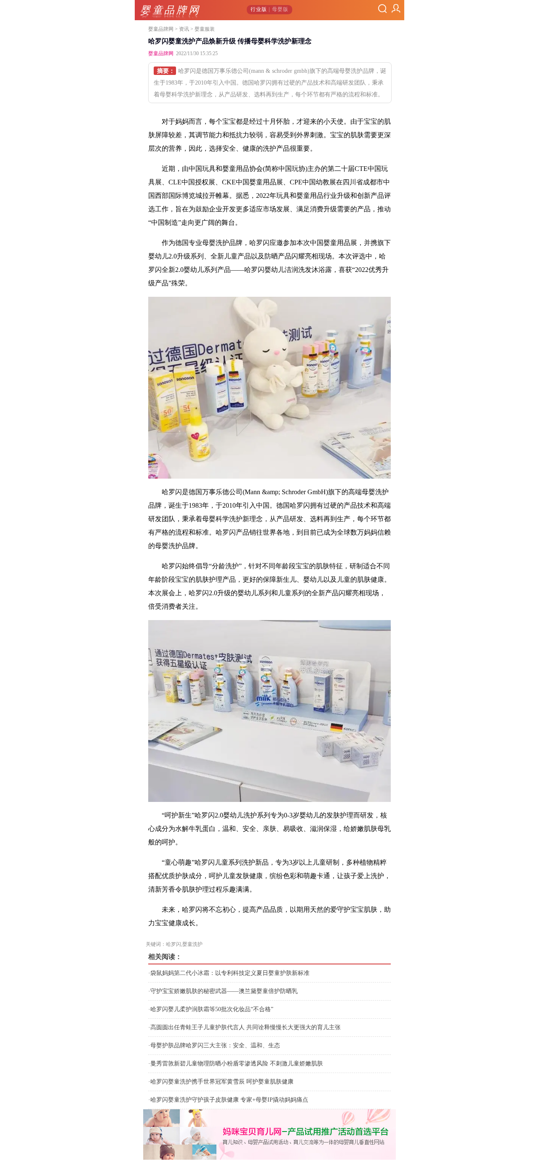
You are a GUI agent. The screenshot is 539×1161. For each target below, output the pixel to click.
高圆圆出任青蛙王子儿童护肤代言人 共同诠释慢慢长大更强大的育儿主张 (245, 1027)
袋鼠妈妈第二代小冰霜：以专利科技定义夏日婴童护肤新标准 (230, 973)
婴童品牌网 (160, 29)
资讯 (184, 29)
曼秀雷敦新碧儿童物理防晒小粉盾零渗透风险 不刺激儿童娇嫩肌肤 (236, 1063)
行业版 (259, 9)
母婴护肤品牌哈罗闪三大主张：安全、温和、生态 (215, 1045)
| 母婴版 (277, 9)
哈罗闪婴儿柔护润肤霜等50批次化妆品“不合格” (211, 1009)
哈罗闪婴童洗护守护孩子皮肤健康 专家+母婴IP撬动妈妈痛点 (229, 1100)
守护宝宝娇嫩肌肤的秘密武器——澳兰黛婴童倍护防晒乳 (224, 991)
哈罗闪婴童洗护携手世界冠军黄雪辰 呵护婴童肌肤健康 (222, 1081)
